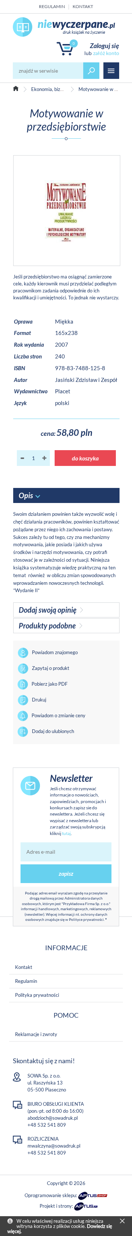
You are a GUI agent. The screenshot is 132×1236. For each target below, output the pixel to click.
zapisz (66, 873)
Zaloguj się (104, 45)
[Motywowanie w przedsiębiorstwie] (67, 211)
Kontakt (83, 6)
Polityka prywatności (37, 995)
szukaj (91, 70)
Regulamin (52, 6)
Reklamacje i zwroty (36, 1034)
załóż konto (106, 53)
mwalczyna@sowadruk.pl (53, 1146)
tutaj (66, 833)
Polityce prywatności (86, 919)
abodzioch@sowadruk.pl (52, 1118)
